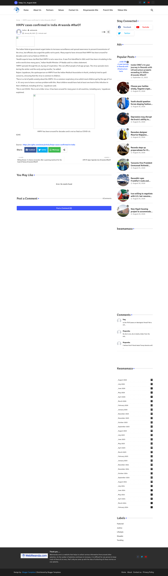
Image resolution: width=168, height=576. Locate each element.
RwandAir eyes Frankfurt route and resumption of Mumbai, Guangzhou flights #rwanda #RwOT (141, 179)
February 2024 (135, 507)
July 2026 (135, 384)
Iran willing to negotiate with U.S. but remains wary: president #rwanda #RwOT (142, 194)
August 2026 (135, 380)
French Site (108, 10)
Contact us (73, 10)
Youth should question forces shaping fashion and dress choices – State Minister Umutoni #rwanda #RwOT (141, 102)
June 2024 (135, 490)
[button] (152, 10)
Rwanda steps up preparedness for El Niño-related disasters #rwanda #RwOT (141, 148)
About (129, 572)
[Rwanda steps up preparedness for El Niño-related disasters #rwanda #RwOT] (123, 149)
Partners (49, 10)
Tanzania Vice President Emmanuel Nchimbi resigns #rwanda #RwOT (141, 164)
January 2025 (135, 461)
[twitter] (144, 2)
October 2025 (135, 422)
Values (61, 10)
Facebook (32, 150)
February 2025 (135, 456)
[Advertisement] (135, 269)
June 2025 (135, 439)
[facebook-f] (140, 2)
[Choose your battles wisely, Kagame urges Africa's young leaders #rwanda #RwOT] (123, 88)
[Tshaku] (152, 2)
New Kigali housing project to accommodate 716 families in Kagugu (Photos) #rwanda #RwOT (142, 210)
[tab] (26, 10)
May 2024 (135, 495)
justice (119, 528)
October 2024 (135, 473)
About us (37, 10)
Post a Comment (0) (64, 208)
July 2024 (135, 486)
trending (120, 540)
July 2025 (135, 435)
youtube (145, 27)
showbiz (120, 536)
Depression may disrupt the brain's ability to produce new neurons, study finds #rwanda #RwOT (141, 118)
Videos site (122, 10)
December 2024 (135, 465)
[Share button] (64, 150)
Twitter (43, 150)
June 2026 (135, 388)
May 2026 (135, 393)
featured (120, 524)
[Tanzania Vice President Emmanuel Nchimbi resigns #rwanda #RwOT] (123, 165)
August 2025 (135, 431)
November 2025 (135, 418)
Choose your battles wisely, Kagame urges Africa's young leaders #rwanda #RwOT (141, 87)
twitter (127, 33)
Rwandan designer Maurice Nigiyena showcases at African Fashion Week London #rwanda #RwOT (140, 133)
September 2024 (135, 478)
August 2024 (135, 482)
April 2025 (135, 448)
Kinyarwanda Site (90, 10)
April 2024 (135, 499)
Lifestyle (120, 532)
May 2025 (135, 444)
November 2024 (135, 469)
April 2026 (135, 397)
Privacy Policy (148, 572)
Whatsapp (55, 150)
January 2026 (135, 410)
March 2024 (135, 503)
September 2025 (135, 427)
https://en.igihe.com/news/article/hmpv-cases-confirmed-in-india (49, 145)
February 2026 (135, 405)
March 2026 (135, 401)
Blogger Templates (29, 572)
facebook (127, 27)
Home (26, 10)
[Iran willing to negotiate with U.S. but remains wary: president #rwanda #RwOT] (123, 195)
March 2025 (135, 452)
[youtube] (148, 2)
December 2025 (135, 414)
